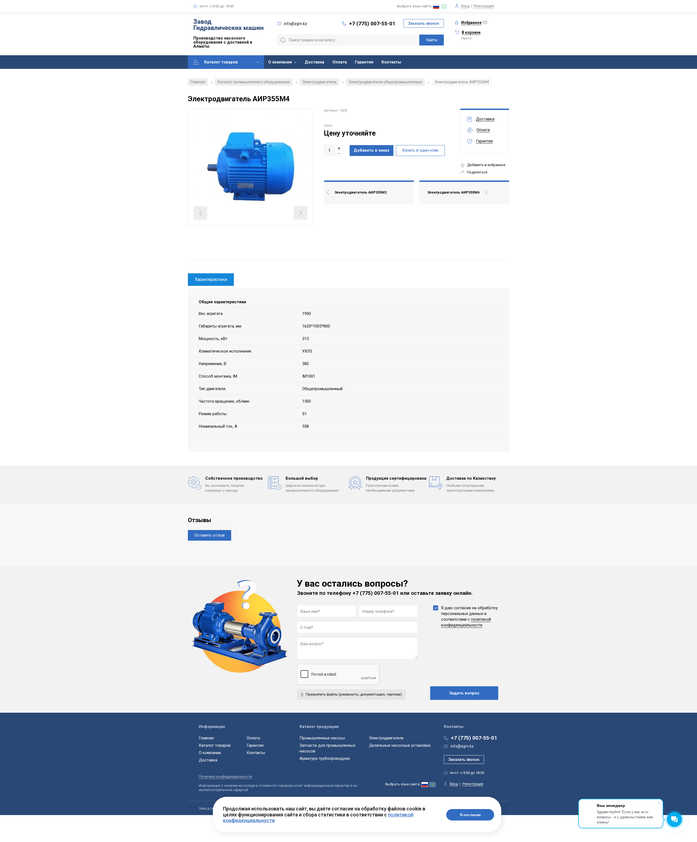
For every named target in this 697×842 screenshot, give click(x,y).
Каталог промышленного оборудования (254, 82)
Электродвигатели (319, 82)
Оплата (339, 62)
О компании (280, 62)
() (474, 22)
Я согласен (470, 815)
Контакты (391, 62)
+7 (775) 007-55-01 (372, 23)
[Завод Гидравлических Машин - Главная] (228, 25)
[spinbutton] (329, 150)
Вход (465, 6)
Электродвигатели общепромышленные (385, 82)
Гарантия (364, 62)
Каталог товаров (221, 62)
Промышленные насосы (322, 738)
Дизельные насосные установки (399, 745)
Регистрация (483, 6)
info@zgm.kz (462, 746)
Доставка (314, 62)
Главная (198, 82)
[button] (339, 148)
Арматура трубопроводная (324, 758)
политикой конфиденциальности (466, 622)
